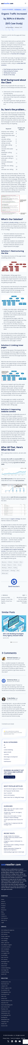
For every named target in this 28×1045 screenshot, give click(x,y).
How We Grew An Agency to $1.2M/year (13, 789)
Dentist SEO (4, 998)
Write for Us (4, 920)
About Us (3, 903)
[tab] (12, 642)
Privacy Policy (6, 1038)
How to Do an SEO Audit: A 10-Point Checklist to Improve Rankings (12, 816)
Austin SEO (3, 974)
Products (3, 905)
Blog (2, 912)
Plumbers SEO (4, 1009)
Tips (18, 570)
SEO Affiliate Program (6, 944)
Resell (10, 567)
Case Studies (7, 10)
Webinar (3, 907)
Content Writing (5, 972)
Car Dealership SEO (6, 1015)
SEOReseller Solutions (10, 73)
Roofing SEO (4, 1017)
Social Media (4, 955)
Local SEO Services (5, 947)
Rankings (4, 567)
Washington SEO (5, 961)
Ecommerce (7, 759)
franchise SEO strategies (18, 54)
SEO (24, 10)
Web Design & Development (11, 757)
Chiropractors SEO (5, 1011)
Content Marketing (8, 749)
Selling (15, 567)
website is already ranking (11, 222)
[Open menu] (25, 3)
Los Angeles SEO (5, 953)
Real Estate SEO (5, 984)
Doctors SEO (4, 1025)
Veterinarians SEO (5, 1013)
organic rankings (15, 519)
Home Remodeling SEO (7, 1004)
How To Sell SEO (8, 793)
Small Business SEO (6, 982)
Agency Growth (7, 752)
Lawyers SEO (4, 986)
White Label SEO (5, 942)
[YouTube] (20, 1041)
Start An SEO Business (9, 795)
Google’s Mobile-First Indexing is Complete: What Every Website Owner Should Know (13, 837)
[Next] (24, 628)
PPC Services (4, 959)
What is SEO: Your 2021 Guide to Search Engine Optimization (13, 809)
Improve (9, 565)
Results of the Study (9, 75)
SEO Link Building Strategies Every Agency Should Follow (13, 635)
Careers (3, 914)
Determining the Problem (11, 71)
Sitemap (23, 1038)
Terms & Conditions (15, 1038)
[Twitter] (8, 1041)
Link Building (4, 940)
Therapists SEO (5, 1021)
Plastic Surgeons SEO (6, 988)
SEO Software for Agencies (7, 930)
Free (21, 562)
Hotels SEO (4, 1023)
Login (2, 922)
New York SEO (4, 957)
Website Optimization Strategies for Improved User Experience (12, 849)
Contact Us (4, 916)
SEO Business (4, 918)
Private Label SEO (5, 936)
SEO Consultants (5, 949)
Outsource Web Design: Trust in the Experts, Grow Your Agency (6, 599)
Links (15, 565)
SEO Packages (4, 938)
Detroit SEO (4, 965)
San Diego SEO (5, 970)
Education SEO (4, 1002)
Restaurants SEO (5, 1019)
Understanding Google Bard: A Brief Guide (14, 852)
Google (4, 565)
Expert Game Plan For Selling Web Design (14, 797)
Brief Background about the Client (13, 69)
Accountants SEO (5, 990)
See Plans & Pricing (9, 777)
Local (19, 565)
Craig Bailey (11, 698)
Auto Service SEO (5, 1007)
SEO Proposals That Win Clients (11, 791)
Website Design (5, 951)
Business (4, 562)
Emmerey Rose (12, 680)
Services (3, 901)
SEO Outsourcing (5, 932)
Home (2, 899)
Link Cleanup (4, 963)
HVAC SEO (3, 996)
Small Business (7, 761)
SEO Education (5, 570)
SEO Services (4, 934)
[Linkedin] (12, 1041)
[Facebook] (16, 1041)
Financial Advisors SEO (6, 1000)
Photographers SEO (6, 992)
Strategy (13, 570)
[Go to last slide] (4, 628)
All (4, 745)
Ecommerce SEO (5, 994)
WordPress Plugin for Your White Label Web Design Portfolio (22, 599)
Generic (18, 10)
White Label (5, 573)
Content (16, 562)
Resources (3, 910)
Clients (10, 562)
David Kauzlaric (10, 27)
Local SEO (6, 754)
